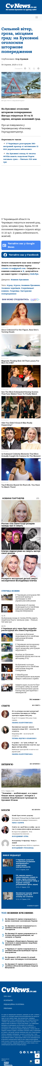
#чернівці (14, 291)
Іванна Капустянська (22, 723)
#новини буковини (30, 285)
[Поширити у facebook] (25, 68)
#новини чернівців (10, 288)
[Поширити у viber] (34, 68)
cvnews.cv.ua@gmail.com (13, 268)
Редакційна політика (14, 1004)
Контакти (8, 1000)
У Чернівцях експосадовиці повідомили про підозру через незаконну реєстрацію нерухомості (27, 647)
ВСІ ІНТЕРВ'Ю (35, 764)
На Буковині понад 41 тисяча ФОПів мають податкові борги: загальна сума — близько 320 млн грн (19, 620)
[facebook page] (24, 1052)
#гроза (17, 285)
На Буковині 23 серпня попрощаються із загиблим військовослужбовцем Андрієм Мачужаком (27, 608)
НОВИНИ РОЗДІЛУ (33, 906)
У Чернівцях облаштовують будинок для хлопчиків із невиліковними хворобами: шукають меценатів (21, 943)
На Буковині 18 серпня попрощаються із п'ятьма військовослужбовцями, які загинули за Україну (21, 935)
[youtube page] (31, 1052)
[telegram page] (35, 1052)
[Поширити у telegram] (38, 68)
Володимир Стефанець (23, 848)
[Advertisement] (21, 193)
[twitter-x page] (28, 1052)
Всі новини (35, 699)
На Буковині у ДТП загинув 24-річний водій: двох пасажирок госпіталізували (21, 958)
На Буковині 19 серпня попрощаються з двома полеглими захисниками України (21, 920)
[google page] (21, 1052)
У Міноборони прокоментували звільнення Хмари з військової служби (27, 677)
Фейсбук (34, 274)
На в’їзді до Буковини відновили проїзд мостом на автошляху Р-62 (27, 656)
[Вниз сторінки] (37, 1061)
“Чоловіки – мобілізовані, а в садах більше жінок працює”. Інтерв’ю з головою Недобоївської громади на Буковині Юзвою (19, 796)
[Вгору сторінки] (37, 1056)
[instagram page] (38, 1052)
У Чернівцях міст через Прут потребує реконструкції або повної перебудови (19, 629)
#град (10, 285)
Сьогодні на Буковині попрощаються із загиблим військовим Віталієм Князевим (27, 637)
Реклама (8, 1008)
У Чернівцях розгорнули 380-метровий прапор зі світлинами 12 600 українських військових (20, 146)
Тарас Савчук (18, 823)
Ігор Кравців (21, 59)
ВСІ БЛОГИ (36, 809)
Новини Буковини (20, 280)
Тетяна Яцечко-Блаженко (24, 738)
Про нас (7, 996)
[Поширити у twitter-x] (29, 68)
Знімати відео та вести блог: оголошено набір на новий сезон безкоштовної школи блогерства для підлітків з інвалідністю (27, 689)
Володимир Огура (20, 836)
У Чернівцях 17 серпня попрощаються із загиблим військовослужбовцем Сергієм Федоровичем (21, 950)
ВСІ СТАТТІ (36, 705)
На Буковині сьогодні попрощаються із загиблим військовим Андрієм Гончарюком (27, 667)
